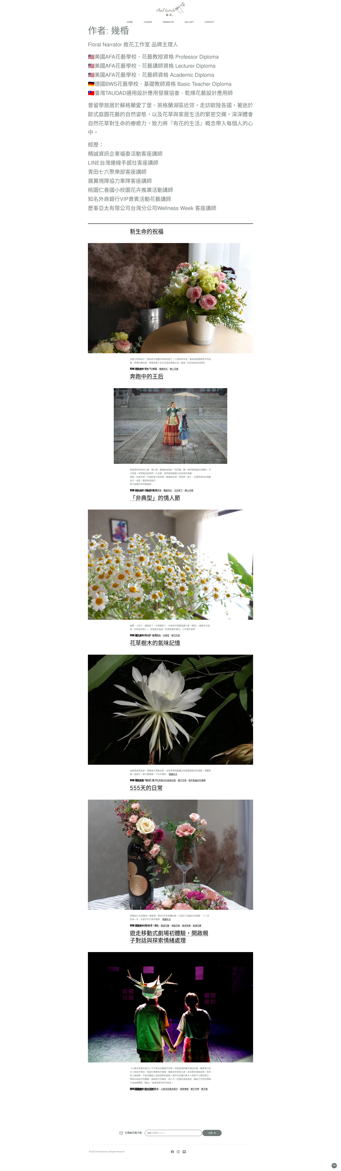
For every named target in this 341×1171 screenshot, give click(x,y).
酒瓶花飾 (175, 925)
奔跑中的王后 (146, 376)
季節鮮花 (148, 925)
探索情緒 (184, 1088)
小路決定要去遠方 (169, 1088)
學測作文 (139, 780)
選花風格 (156, 635)
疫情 (156, 925)
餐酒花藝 (197, 925)
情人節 (138, 635)
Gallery (189, 22)
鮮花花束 (175, 635)
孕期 (146, 368)
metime (138, 368)
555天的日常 (146, 787)
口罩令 (138, 925)
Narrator (168, 22)
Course (148, 22)
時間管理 (157, 490)
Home (130, 22)
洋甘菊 (147, 635)
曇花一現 (150, 780)
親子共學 (195, 1088)
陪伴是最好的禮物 (197, 780)
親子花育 (182, 780)
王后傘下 (178, 490)
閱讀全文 (173, 774)
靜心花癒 (174, 368)
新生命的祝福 (146, 231)
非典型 (166, 635)
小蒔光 (154, 368)
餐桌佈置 (186, 925)
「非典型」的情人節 (155, 497)
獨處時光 (163, 368)
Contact (209, 22)
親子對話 (138, 1089)
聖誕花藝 (165, 925)
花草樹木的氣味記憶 (155, 642)
